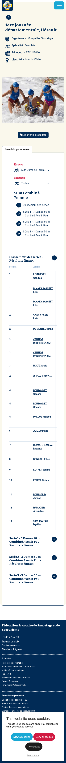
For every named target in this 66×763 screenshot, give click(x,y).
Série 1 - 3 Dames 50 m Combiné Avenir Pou (36, 213)
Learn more (33, 755)
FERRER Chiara (41, 480)
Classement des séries (36, 205)
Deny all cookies (44, 736)
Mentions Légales (12, 649)
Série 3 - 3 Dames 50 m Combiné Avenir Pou (36, 233)
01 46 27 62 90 (10, 637)
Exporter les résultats (34, 134)
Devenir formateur (10, 681)
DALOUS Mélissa (42, 416)
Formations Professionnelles (15, 685)
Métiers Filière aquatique (13, 670)
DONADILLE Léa (41, 459)
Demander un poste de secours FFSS (18, 711)
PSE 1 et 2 (6, 674)
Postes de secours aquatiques (15, 707)
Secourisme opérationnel (13, 695)
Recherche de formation (13, 663)
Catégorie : (20, 177)
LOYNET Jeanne (41, 469)
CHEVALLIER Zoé (42, 376)
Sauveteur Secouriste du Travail (16, 678)
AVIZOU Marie (40, 430)
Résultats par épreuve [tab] (17, 149)
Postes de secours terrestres (15, 703)
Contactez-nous (11, 645)
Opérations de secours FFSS (14, 700)
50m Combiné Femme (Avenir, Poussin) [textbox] (35, 169)
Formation (6, 658)
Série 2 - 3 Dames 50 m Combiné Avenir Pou (36, 223)
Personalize (34, 746)
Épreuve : (19, 164)
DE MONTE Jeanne (43, 328)
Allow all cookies (21, 736)
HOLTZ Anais (40, 365)
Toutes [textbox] (25, 183)
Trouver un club (10, 641)
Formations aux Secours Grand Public (18, 667)
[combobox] (35, 170)
